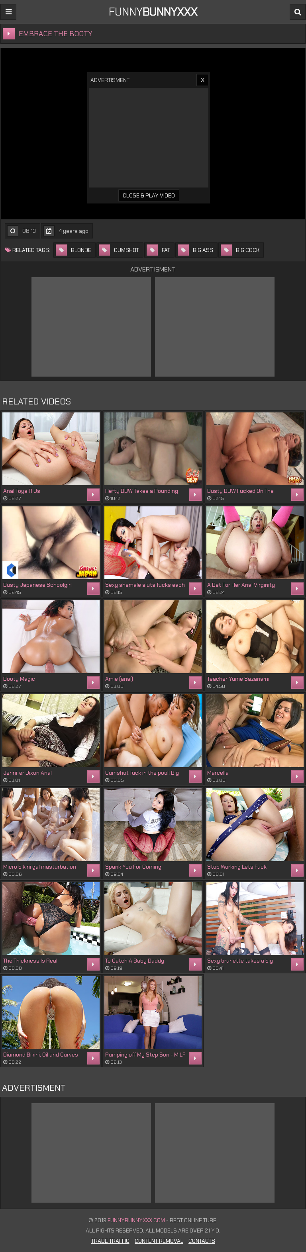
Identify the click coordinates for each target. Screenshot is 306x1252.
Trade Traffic (110, 1240)
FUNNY (153, 11)
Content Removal (159, 1240)
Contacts (201, 1240)
